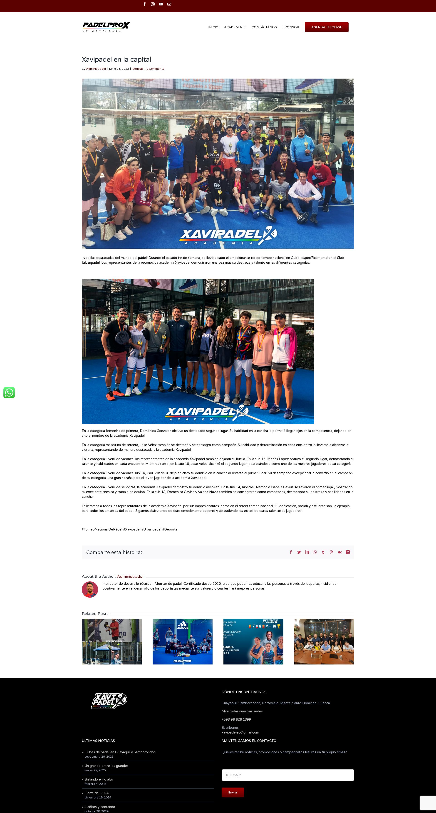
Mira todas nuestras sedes (242, 711)
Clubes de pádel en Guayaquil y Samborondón (120, 752)
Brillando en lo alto (98, 779)
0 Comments (155, 69)
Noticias (138, 69)
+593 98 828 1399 (236, 719)
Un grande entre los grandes (106, 766)
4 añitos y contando (99, 807)
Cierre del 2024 (96, 793)
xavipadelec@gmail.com (240, 732)
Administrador (96, 69)
